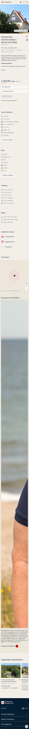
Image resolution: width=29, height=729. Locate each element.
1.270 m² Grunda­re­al (8, 132)
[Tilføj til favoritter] (27, 37)
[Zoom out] (26, 289)
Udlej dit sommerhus (7, 719)
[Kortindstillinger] (26, 283)
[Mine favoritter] (24, 2)
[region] (14, 275)
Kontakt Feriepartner (7, 714)
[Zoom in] (26, 286)
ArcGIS (2, 290)
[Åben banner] (26, 726)
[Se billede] (14, 18)
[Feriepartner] (6, 2)
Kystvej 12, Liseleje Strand (10, 47)
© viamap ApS (7, 290)
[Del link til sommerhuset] (27, 40)
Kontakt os (14, 100)
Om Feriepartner (6, 724)
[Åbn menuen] (27, 2)
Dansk (4, 708)
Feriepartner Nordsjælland (8, 646)
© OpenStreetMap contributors (15, 290)
